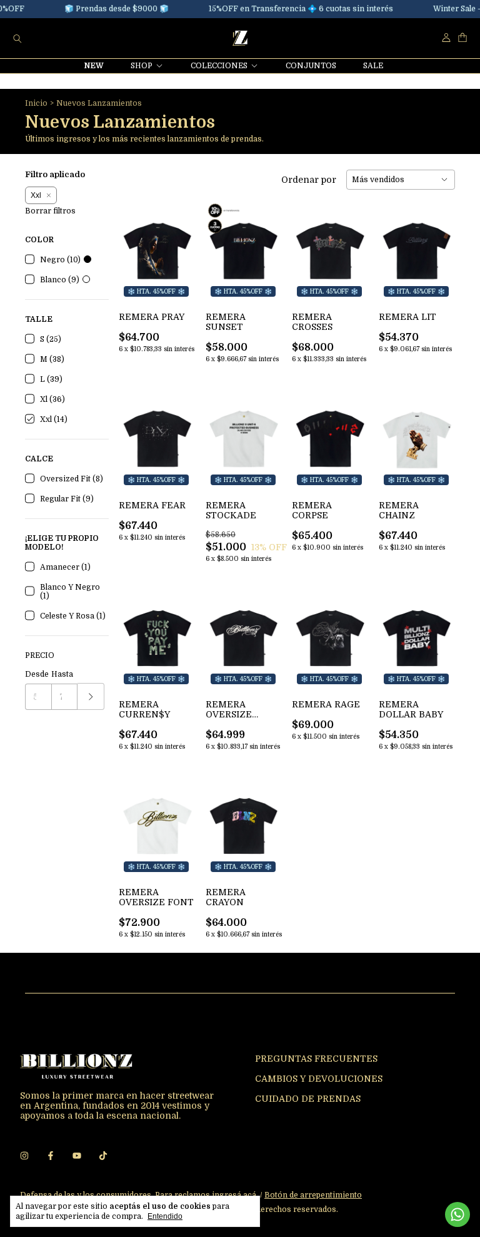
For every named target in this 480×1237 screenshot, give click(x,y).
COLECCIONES (219, 65)
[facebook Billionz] (50, 1156)
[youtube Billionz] (76, 1156)
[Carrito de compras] (463, 38)
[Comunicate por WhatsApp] (457, 1214)
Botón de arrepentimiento (313, 1195)
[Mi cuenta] (446, 38)
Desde (37, 674)
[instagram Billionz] (24, 1156)
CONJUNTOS (311, 65)
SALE (373, 65)
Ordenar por (308, 180)
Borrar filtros (50, 211)
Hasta (62, 674)
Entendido (165, 1216)
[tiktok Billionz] (103, 1156)
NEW (94, 65)
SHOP (141, 65)
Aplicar (91, 696)
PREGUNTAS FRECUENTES (316, 1059)
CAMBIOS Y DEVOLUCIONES (318, 1079)
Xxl (36, 195)
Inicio (36, 103)
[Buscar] (17, 38)
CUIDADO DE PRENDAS (308, 1099)
